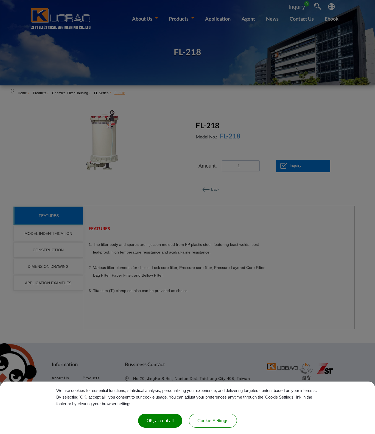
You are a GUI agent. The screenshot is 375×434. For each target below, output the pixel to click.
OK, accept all (160, 420)
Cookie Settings (212, 420)
